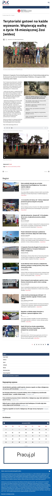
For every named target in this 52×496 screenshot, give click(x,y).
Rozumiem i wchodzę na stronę (7, 494)
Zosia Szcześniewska (12, 166)
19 (6, 439)
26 (6, 442)
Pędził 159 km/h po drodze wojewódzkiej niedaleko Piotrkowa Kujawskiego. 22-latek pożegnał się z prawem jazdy (33, 328)
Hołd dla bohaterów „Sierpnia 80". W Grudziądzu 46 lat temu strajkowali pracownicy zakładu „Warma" (34, 217)
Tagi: (4, 166)
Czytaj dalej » (24, 195)
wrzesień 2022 (26, 423)
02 (32, 429)
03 (39, 429)
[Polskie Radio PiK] (6, 3)
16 (32, 435)
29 (6, 429)
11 (46, 432)
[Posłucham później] (48, 130)
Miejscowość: (6, 164)
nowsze (45, 171)
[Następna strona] (48, 344)
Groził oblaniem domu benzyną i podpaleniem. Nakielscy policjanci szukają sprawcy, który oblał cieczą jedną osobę (34, 265)
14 (19, 435)
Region (12, 15)
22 (26, 439)
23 (32, 439)
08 (26, 432)
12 (6, 435)
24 (39, 439)
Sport (4, 362)
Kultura (4, 359)
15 (26, 435)
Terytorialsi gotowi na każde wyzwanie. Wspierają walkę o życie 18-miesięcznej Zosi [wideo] (25, 27)
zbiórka (18, 166)
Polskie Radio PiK (6, 15)
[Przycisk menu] (48, 2)
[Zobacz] (26, 455)
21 (19, 439)
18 (46, 435)
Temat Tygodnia (6, 373)
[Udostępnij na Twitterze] (6, 39)
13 (12, 435)
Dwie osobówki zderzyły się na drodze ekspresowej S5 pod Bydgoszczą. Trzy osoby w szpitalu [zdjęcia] (34, 185)
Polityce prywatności (42, 479)
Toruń (10, 164)
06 (12, 432)
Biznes (4, 367)
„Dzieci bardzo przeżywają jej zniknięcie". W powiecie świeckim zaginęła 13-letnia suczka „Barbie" (33, 296)
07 (19, 432)
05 (6, 432)
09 (32, 432)
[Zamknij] (49, 471)
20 (12, 439)
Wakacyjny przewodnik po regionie (11, 375)
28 (19, 442)
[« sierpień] (4, 423)
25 (46, 439)
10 (39, 432)
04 (46, 429)
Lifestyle (5, 365)
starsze (6, 171)
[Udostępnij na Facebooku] (4, 39)
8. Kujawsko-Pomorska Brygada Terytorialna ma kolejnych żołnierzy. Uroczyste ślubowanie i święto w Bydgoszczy (34, 248)
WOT (6, 166)
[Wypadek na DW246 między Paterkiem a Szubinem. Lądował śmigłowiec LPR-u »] (11, 316)
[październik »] (48, 423)
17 (39, 435)
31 (19, 429)
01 (26, 429)
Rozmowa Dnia (6, 370)
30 (12, 429)
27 (12, 442)
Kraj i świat (5, 357)
